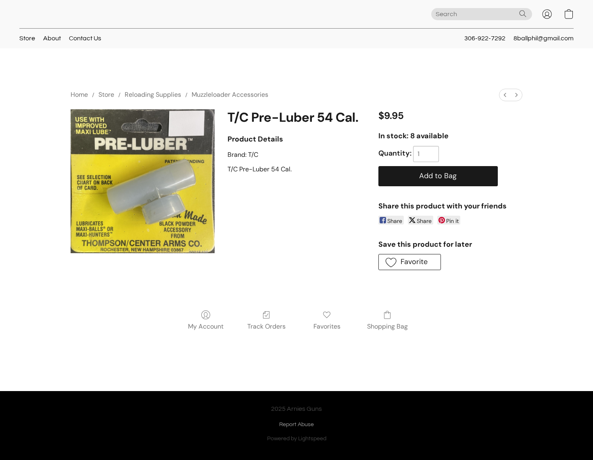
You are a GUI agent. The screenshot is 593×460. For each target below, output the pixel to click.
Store (27, 38)
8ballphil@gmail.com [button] (544, 38)
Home (79, 94)
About (52, 38)
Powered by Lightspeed (296, 438)
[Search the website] (523, 13)
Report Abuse (296, 424)
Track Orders (266, 326)
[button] (547, 14)
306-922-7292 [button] (484, 38)
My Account (205, 326)
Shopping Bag (387, 326)
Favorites (326, 326)
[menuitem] (505, 95)
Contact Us (85, 38)
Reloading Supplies (153, 94)
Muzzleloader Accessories (230, 94)
